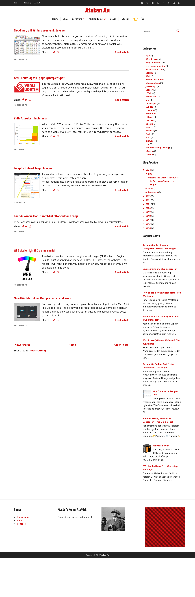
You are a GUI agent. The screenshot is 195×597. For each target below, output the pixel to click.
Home (55, 18)
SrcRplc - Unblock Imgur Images (33, 168)
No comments (20, 59)
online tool (151, 96)
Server (149, 89)
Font (148, 137)
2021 (148, 204)
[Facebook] (163, 3)
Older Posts (121, 344)
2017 (148, 219)
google (149, 123)
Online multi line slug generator (160, 268)
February (153, 192)
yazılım (149, 72)
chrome (150, 110)
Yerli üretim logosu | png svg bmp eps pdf (39, 77)
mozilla (150, 130)
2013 (148, 223)
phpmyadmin (153, 83)
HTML (149, 93)
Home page (23, 517)
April (151, 188)
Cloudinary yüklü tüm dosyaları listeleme (39, 30)
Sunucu (149, 106)
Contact (17, 3)
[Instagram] (174, 3)
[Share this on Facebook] (50, 52)
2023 (148, 196)
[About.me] (153, 3)
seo (147, 100)
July (150, 173)
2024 (148, 169)
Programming (153, 62)
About (37, 3)
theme (149, 154)
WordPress (151, 59)
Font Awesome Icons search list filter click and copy (46, 216)
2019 (148, 211)
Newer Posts (22, 344)
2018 (148, 215)
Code (148, 134)
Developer (151, 103)
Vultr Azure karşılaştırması (30, 118)
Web (148, 76)
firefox (149, 120)
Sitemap (28, 3)
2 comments (20, 203)
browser (150, 140)
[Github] (142, 3)
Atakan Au (97, 9)
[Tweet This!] (54, 52)
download (151, 113)
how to (149, 127)
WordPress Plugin (155, 79)
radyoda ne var (161, 445)
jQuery (149, 151)
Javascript (151, 86)
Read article (122, 52)
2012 (148, 227)
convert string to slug (157, 147)
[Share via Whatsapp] (58, 52)
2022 (148, 200)
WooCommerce (154, 69)
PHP (148, 55)
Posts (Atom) (38, 350)
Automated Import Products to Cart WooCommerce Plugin (163, 181)
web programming (155, 66)
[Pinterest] (168, 3)
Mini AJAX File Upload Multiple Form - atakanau (42, 298)
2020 (148, 208)
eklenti (149, 117)
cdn (148, 144)
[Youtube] (158, 3)
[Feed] (179, 3)
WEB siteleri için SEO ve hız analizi (34, 250)
